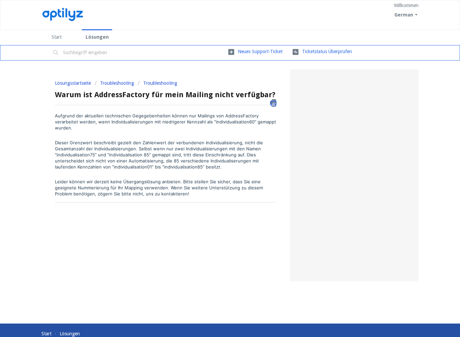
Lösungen (97, 37)
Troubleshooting (117, 83)
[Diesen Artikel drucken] (273, 103)
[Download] (217, 79)
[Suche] (56, 53)
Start (57, 37)
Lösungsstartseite (73, 83)
